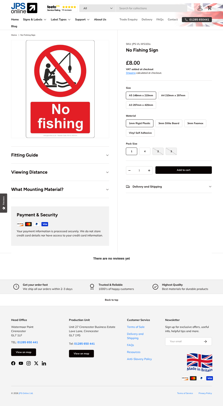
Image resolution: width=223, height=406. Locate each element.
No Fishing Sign (27, 35)
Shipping (131, 72)
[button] (210, 8)
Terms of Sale (136, 327)
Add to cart (183, 170)
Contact (173, 19)
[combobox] (133, 8)
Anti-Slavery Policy (139, 359)
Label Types (59, 19)
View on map (23, 352)
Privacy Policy (205, 393)
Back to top (111, 299)
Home (15, 19)
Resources (133, 352)
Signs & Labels (32, 19)
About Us (100, 19)
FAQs (160, 19)
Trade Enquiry (128, 19)
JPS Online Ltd (26, 393)
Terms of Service (185, 393)
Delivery (147, 19)
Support (80, 19)
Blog (14, 26)
